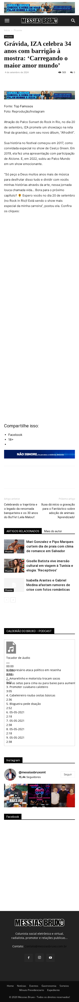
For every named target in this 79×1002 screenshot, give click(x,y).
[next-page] (13, 599)
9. (15, 737)
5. (23, 704)
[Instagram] (39, 958)
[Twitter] (17, 81)
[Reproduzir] (8, 663)
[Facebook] (8, 81)
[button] (6, 20)
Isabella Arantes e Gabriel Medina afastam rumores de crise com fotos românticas (48, 585)
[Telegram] (55, 81)
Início (7, 30)
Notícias (21, 986)
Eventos (33, 986)
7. (15, 721)
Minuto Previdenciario (31, 990)
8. (15, 729)
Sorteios (64, 986)
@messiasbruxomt (32, 772)
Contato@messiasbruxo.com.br (46, 946)
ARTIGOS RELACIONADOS (22, 531)
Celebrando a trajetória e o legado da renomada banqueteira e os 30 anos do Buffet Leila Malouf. (21, 511)
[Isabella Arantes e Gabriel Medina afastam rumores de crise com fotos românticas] (14, 585)
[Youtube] (50, 958)
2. (33, 678)
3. (27, 687)
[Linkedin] (45, 81)
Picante (18, 30)
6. (15, 712)
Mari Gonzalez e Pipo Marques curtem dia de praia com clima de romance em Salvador (50, 546)
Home (10, 986)
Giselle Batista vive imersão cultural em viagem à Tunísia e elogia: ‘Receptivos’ (49, 565)
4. (30, 695)
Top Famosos (23, 106)
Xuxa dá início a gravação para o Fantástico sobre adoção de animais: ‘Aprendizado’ (58, 511)
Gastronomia (49, 986)
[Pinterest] (27, 81)
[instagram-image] (16, 795)
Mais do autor (53, 531)
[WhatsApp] (36, 81)
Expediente (53, 990)
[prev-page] (6, 599)
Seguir (68, 774)
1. (33, 670)
